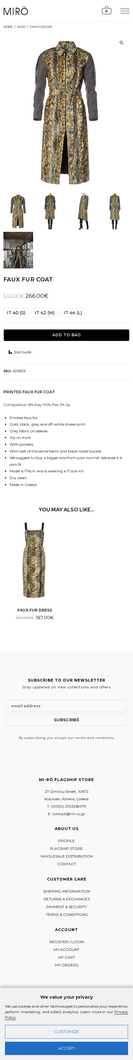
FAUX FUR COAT (41, 27)
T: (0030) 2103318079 (66, 806)
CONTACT (66, 864)
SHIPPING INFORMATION (66, 891)
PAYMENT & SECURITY (66, 906)
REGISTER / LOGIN (66, 941)
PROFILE (66, 840)
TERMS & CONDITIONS (67, 914)
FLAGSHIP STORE (66, 848)
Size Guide (22, 352)
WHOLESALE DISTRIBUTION (67, 856)
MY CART (66, 957)
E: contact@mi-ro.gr (66, 813)
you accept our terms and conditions (80, 738)
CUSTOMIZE (66, 1031)
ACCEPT (66, 1048)
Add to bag (66, 335)
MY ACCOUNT (66, 949)
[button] (122, 43)
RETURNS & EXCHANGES (67, 899)
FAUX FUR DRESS (34, 610)
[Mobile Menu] (124, 11)
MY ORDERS (66, 965)
